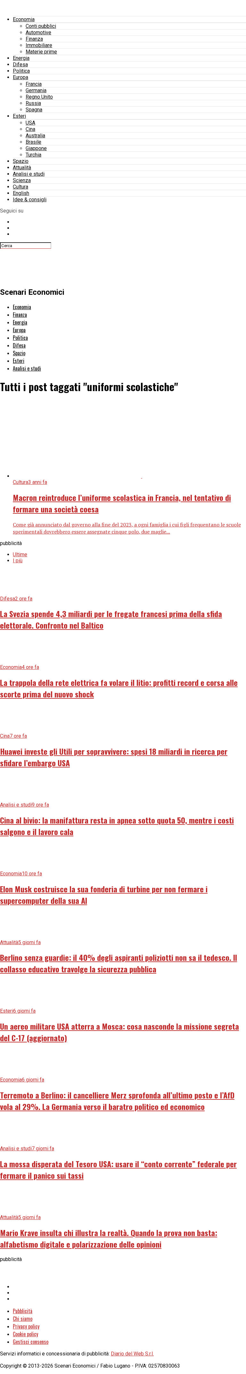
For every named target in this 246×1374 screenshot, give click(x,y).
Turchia (33, 155)
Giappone (36, 148)
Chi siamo (22, 1318)
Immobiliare (39, 45)
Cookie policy (25, 1334)
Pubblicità (22, 1311)
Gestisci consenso (30, 1342)
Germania (36, 90)
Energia (21, 58)
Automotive (38, 32)
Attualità (22, 168)
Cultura (20, 187)
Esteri (19, 116)
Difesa (20, 64)
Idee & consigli (29, 200)
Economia (24, 19)
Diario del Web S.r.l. (132, 1354)
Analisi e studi (29, 174)
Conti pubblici (41, 26)
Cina (30, 129)
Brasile (33, 142)
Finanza (34, 39)
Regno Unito (39, 97)
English (21, 193)
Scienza (22, 180)
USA (30, 123)
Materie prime (41, 52)
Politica (21, 71)
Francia (34, 84)
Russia (33, 103)
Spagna (34, 110)
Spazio (21, 161)
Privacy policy (26, 1326)
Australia (35, 136)
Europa (20, 77)
